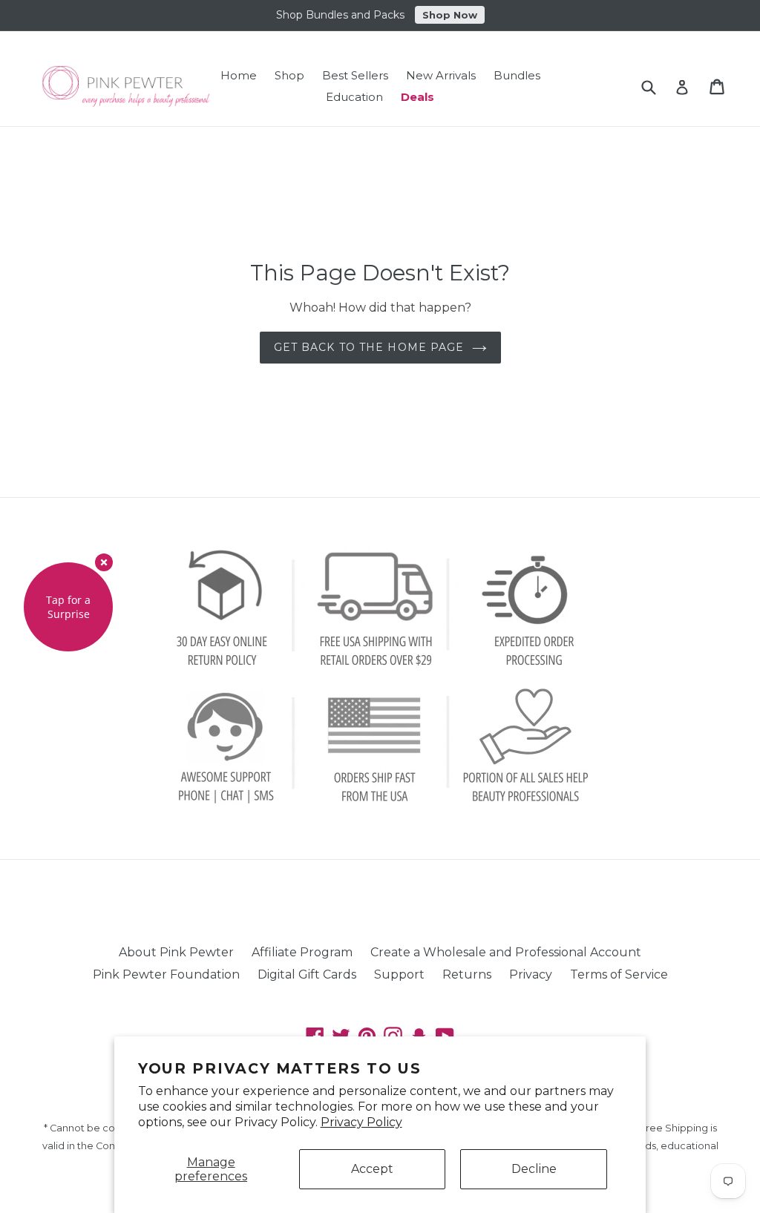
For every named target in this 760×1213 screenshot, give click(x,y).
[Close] (104, 562)
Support (399, 974)
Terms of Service (619, 974)
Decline (534, 1169)
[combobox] (658, 86)
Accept (372, 1169)
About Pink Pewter (176, 952)
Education (354, 97)
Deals (417, 97)
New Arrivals (441, 75)
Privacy (530, 974)
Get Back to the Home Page (369, 347)
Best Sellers (355, 75)
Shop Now (449, 15)
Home (238, 75)
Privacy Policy (361, 1122)
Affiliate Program (302, 952)
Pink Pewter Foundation (166, 974)
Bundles (517, 75)
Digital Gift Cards (307, 974)
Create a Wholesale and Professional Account (505, 952)
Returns (466, 974)
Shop (289, 75)
